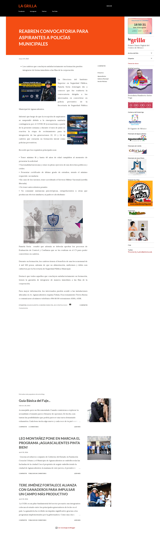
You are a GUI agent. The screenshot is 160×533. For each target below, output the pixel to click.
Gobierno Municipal (103, 79)
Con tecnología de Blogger (66, 528)
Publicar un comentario (37, 473)
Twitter (44, 11)
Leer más (77, 426)
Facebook (22, 11)
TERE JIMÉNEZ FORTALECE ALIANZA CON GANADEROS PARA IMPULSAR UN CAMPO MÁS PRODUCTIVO (48, 489)
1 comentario (34, 426)
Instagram (33, 11)
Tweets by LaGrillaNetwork (140, 252)
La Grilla (28, 6)
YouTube (54, 11)
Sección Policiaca (102, 81)
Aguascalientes (102, 76)
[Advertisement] (50, 370)
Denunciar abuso (133, 63)
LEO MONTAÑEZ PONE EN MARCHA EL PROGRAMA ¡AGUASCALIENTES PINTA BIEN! (49, 442)
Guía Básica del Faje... (34, 401)
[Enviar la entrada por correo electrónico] (70, 305)
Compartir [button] (101, 66)
